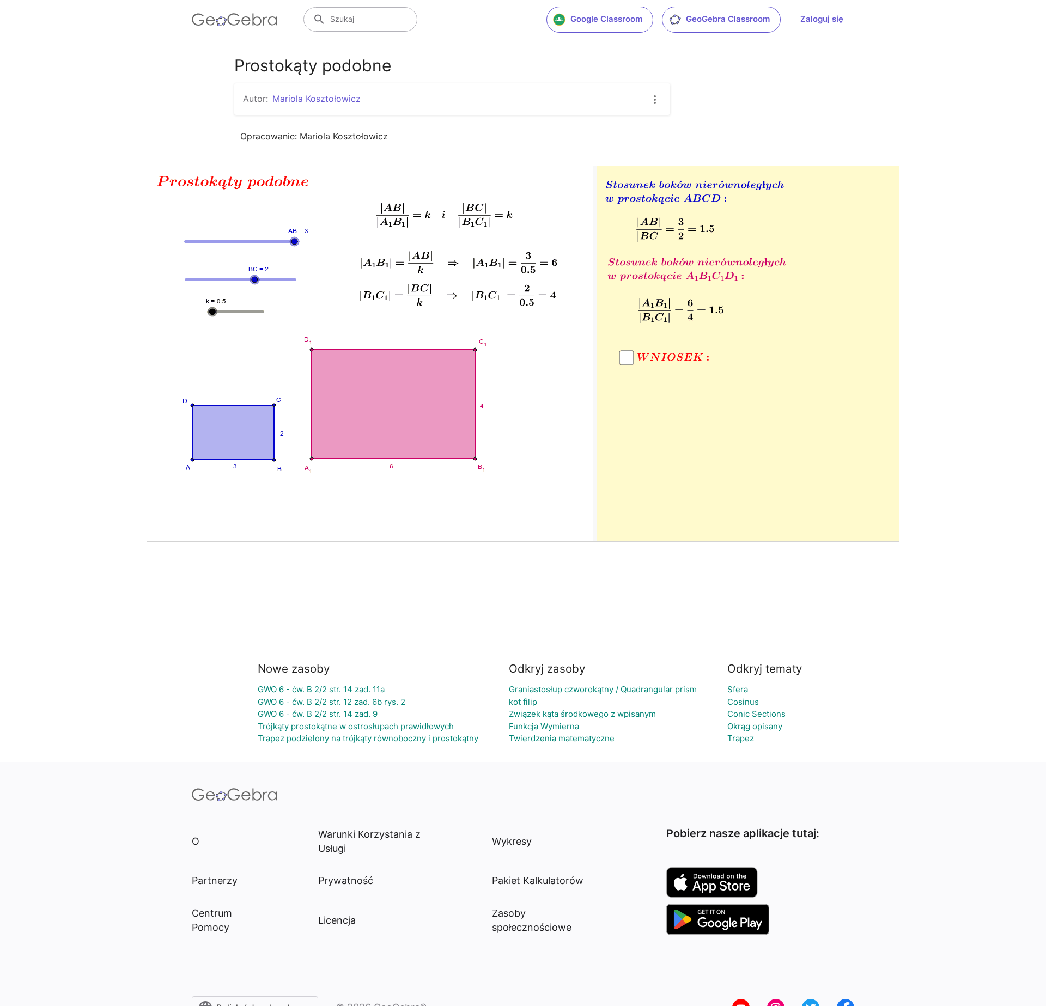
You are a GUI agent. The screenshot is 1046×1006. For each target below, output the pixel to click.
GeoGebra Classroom (728, 19)
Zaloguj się (821, 19)
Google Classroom (606, 19)
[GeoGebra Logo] (234, 19)
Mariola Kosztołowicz (316, 98)
